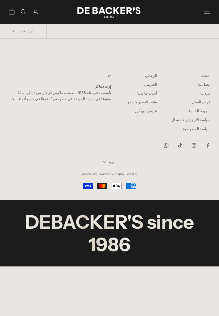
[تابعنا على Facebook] (207, 145)
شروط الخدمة (199, 110)
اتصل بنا (204, 84)
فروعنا (205, 93)
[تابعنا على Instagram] (194, 145)
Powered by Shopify (110, 174)
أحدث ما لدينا (147, 93)
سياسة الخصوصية (196, 128)
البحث (205, 75)
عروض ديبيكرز (146, 110)
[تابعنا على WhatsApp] (166, 145)
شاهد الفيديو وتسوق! (141, 102)
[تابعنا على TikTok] (180, 145)
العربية (112, 162)
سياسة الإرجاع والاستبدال (190, 119)
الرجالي (151, 75)
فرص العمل (201, 102)
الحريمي (150, 84)
